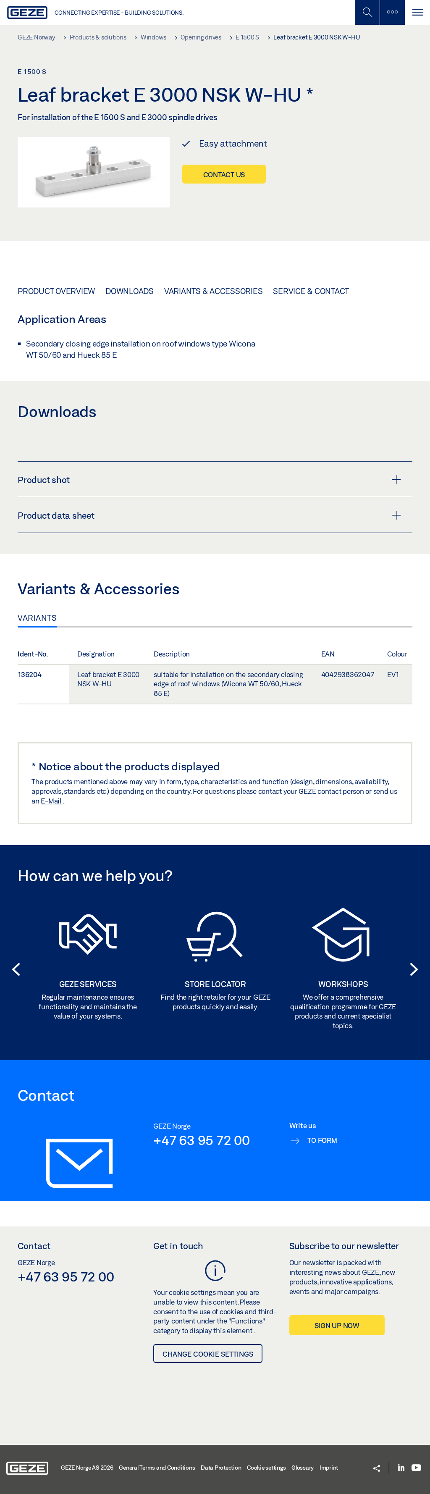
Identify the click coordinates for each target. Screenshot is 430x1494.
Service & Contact (311, 291)
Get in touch (178, 1246)
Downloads (129, 291)
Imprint (329, 1467)
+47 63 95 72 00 (201, 1139)
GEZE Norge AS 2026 (87, 1467)
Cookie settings (266, 1467)
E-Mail (52, 801)
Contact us (224, 175)
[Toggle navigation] (417, 12)
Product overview (56, 291)
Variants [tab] (37, 617)
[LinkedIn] (401, 1468)
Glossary (302, 1467)
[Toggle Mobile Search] (367, 12)
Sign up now (337, 1325)
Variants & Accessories (213, 291)
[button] (13, 969)
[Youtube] (416, 1468)
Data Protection (221, 1467)
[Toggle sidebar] (392, 12)
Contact (34, 1246)
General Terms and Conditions (157, 1467)
